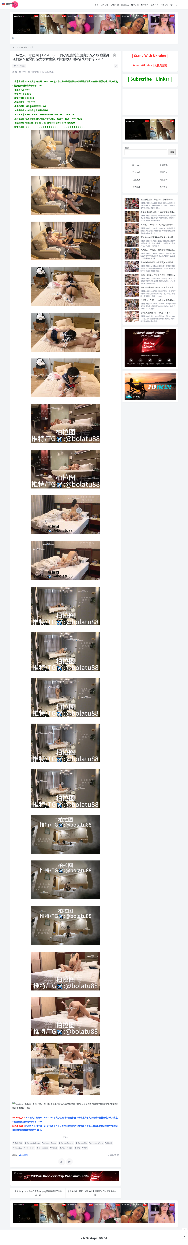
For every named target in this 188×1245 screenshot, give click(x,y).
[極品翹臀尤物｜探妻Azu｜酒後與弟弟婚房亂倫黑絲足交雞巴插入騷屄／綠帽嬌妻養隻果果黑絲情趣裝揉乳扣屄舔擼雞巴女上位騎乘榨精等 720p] (132, 203)
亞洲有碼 (154, 4)
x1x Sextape (43, 1148)
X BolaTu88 (30, 1148)
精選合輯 (164, 4)
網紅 (63, 1148)
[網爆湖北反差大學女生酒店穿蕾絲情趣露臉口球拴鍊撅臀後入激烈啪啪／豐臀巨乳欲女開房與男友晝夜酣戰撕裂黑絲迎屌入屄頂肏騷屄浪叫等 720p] (132, 216)
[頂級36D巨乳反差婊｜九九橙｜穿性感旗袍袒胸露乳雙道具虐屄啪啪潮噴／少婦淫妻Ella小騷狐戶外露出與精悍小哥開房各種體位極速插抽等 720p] (132, 279)
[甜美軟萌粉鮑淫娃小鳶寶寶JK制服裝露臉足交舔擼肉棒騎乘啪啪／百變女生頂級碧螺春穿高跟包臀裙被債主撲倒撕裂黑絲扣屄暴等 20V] (132, 266)
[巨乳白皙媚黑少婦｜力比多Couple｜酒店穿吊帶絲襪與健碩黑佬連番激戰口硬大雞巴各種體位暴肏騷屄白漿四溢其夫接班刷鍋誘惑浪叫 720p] (132, 316)
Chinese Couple (50, 1143)
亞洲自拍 (104, 4)
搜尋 (127, 147)
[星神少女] (150, 347)
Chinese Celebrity (33, 1143)
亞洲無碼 (125, 4)
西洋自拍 (135, 4)
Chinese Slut (82, 1143)
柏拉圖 (54, 1148)
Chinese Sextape (66, 1143)
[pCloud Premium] (150, 386)
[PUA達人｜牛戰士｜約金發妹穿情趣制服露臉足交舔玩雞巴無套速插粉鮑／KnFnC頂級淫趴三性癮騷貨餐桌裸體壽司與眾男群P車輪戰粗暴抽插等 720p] (132, 304)
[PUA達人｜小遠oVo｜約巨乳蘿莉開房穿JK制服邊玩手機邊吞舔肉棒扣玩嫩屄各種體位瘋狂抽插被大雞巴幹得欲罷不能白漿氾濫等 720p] (132, 228)
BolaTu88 (18, 1143)
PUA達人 (18, 1148)
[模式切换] (171, 4)
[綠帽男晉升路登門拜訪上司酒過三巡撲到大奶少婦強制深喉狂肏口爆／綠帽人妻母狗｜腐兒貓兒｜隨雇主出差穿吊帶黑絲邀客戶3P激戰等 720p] (132, 291)
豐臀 (78, 1148)
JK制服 (109, 1143)
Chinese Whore (97, 1143)
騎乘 (86, 1148)
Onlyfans (115, 4)
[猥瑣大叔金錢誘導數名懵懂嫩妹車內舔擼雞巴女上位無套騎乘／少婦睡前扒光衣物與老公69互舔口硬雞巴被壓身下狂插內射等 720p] (132, 241)
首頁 (96, 4)
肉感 (70, 1148)
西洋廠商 (145, 4)
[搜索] (176, 4)
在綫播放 (136, 179)
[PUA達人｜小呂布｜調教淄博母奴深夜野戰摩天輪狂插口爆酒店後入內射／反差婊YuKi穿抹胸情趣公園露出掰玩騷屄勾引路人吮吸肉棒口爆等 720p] (132, 254)
